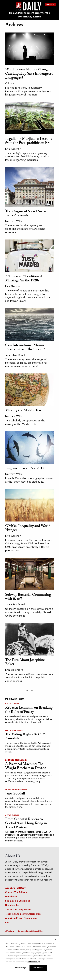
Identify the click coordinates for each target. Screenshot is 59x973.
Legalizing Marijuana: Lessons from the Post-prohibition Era (28, 141)
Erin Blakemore (14, 670)
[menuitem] (50, 4)
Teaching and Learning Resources (23, 913)
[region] (29, 954)
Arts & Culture (12, 703)
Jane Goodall (15, 794)
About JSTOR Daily (15, 888)
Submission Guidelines (17, 900)
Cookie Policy (33, 961)
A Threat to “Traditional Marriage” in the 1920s (23, 279)
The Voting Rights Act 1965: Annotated (26, 737)
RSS (7, 922)
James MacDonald (15, 355)
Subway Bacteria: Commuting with (28, 597)
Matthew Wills (13, 221)
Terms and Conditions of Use (30, 931)
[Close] (55, 939)
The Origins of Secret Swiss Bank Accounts (25, 213)
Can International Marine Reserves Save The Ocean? (25, 347)
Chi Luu (9, 83)
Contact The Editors (16, 892)
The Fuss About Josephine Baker (25, 662)
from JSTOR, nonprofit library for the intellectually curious (29, 14)
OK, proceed (38, 967)
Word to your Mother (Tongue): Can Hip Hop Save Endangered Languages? (29, 74)
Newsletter (50, 4)
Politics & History (14, 730)
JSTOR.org (9, 931)
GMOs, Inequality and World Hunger (28, 528)
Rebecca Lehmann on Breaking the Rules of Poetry (29, 710)
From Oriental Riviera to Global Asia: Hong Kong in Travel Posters (26, 823)
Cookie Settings (20, 967)
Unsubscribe (12, 905)
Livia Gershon (13, 148)
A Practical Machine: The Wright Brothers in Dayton (25, 766)
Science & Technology (16, 760)
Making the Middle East (24, 411)
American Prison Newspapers (21, 918)
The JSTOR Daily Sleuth (18, 909)
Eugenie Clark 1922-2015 (24, 469)
